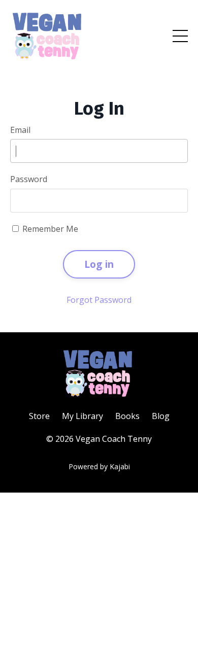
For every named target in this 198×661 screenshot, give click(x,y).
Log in (99, 264)
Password (28, 179)
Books (127, 416)
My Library (82, 416)
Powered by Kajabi (99, 466)
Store (39, 416)
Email (20, 129)
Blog (161, 416)
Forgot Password (99, 299)
